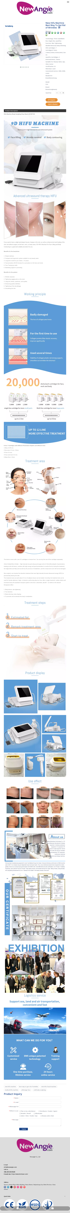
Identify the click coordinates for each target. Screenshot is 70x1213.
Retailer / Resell (26, 1113)
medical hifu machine (11, 1090)
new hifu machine (10, 1086)
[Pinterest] (21, 1187)
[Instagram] (18, 1187)
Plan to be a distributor (28, 1111)
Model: (48, 75)
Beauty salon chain (48, 1116)
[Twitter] (11, 1187)
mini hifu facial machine (48, 1086)
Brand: (48, 78)
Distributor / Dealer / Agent (48, 1111)
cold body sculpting (40, 1090)
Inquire (52, 100)
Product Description (11, 111)
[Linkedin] (8, 1187)
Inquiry (24, 1129)
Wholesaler (38, 1113)
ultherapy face (25, 1090)
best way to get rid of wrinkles (28, 1086)
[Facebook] (5, 1187)
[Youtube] (15, 1187)
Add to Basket (53, 104)
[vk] (24, 1187)
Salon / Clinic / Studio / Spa (29, 1116)
